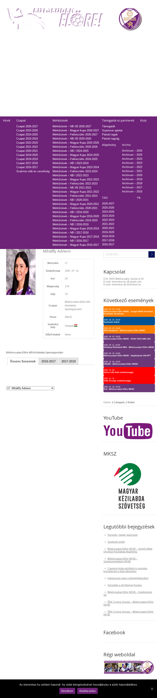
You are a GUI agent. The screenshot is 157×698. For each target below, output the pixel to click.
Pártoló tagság (110, 138)
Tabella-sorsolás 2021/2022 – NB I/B (59, 63)
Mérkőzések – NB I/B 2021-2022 (72, 187)
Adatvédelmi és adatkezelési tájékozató (107, 93)
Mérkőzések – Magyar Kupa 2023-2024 (76, 167)
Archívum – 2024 (132, 158)
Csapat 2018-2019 (27, 159)
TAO (101, 36)
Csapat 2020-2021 (27, 150)
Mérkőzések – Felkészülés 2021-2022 (75, 195)
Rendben (67, 690)
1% (135, 36)
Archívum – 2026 (132, 150)
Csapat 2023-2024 (27, 138)
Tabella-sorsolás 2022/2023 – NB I (58, 59)
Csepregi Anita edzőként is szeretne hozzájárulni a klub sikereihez (125, 570)
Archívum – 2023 (132, 162)
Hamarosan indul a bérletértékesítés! (128, 578)
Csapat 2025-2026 (27, 130)
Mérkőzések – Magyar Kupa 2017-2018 (76, 236)
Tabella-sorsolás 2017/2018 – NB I (58, 80)
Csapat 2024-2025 (27, 134)
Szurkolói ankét (116, 542)
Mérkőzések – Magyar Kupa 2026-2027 (76, 130)
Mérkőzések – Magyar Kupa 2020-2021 (76, 203)
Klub (143, 120)
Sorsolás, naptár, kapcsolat (122, 535)
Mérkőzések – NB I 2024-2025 (71, 150)
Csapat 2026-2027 (27, 126)
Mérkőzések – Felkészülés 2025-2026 (75, 146)
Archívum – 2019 (132, 179)
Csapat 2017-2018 (27, 163)
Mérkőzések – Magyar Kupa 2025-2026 (76, 142)
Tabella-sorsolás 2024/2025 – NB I (58, 51)
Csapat (21, 120)
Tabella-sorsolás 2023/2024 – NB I (58, 55)
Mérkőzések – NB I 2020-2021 (71, 199)
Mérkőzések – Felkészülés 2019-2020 (75, 220)
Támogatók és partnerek (118, 120)
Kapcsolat (90, 87)
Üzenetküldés (92, 97)
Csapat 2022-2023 (27, 142)
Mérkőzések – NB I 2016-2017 (71, 240)
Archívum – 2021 (132, 171)
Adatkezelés (91, 106)
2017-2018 (105, 75)
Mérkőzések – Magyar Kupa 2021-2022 (76, 191)
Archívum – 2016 (132, 191)
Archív (126, 145)
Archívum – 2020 (132, 175)
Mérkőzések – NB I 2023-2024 (71, 163)
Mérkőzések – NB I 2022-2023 (71, 175)
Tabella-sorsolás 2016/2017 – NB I (58, 84)
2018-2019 (105, 71)
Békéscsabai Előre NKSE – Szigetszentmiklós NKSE (120, 560)
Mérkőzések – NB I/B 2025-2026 (72, 138)
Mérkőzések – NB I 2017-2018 (71, 232)
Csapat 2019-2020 (27, 154)
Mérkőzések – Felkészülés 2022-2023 (75, 183)
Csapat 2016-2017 (27, 167)
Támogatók (108, 126)
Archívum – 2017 (132, 187)
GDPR (88, 114)
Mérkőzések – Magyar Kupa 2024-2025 (76, 154)
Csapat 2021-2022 (27, 146)
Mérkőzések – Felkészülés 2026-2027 (75, 134)
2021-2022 (105, 59)
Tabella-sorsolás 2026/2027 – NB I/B (59, 43)
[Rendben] (152, 689)
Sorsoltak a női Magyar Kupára (125, 585)
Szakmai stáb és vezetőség (32, 171)
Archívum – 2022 (132, 167)
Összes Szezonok (23, 361)
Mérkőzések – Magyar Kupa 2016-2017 (76, 244)
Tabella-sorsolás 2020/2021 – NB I (58, 67)
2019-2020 (105, 67)
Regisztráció (10, 43)
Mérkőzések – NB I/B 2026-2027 (72, 126)
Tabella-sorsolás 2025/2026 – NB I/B (59, 47)
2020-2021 (105, 63)
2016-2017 (105, 80)
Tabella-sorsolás (47, 36)
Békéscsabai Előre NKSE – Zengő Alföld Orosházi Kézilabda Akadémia (127, 550)
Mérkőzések (60, 120)
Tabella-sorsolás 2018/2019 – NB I (58, 75)
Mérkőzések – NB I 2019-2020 (71, 212)
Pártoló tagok (110, 134)
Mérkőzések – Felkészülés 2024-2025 (75, 159)
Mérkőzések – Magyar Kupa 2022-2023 (76, 179)
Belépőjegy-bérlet (13, 36)
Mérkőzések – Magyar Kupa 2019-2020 (76, 216)
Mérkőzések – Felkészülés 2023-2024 (75, 171)
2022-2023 (105, 55)
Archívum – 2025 (132, 154)
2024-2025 (105, 47)
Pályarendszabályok (96, 102)
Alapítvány (109, 145)
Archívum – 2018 (132, 183)
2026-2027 (108, 203)
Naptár (88, 36)
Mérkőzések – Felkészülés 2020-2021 (75, 208)
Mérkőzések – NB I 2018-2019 (71, 224)
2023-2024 (105, 51)
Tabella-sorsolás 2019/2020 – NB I (58, 71)
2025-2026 (105, 43)
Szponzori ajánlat (112, 130)
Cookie (88, 110)
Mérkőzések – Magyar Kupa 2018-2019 (76, 228)
